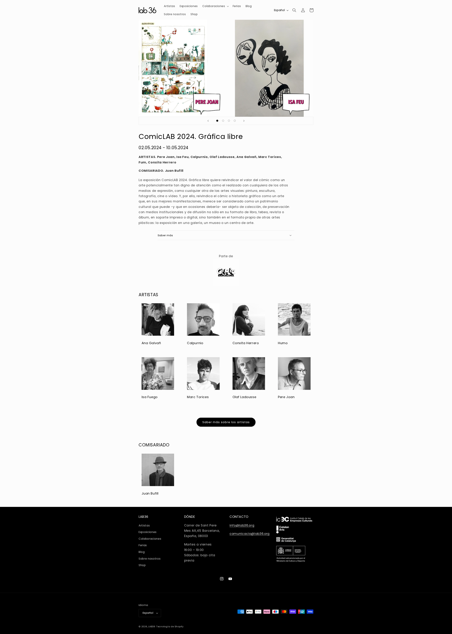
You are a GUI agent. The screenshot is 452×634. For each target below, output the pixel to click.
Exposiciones (148, 532)
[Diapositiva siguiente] (244, 121)
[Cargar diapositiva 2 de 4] (223, 121)
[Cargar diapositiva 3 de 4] (229, 121)
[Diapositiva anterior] (208, 121)
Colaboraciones (150, 539)
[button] (215, 6)
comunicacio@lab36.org (250, 534)
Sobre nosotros (149, 558)
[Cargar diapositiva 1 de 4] (217, 121)
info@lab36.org (242, 525)
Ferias (143, 545)
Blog (142, 552)
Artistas (144, 525)
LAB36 (151, 626)
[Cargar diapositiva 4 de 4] (235, 121)
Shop (142, 565)
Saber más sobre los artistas (226, 422)
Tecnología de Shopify (170, 626)
